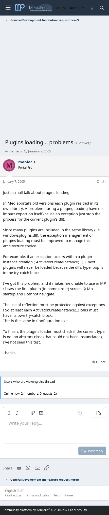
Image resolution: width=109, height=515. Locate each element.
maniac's (15, 151)
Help (56, 495)
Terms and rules (37, 495)
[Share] (97, 182)
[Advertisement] (54, 81)
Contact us (13, 495)
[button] (9, 413)
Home (68, 495)
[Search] (102, 8)
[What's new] (92, 8)
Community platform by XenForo (45, 510)
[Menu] (7, 7)
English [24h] (14, 490)
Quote (101, 362)
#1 (104, 181)
